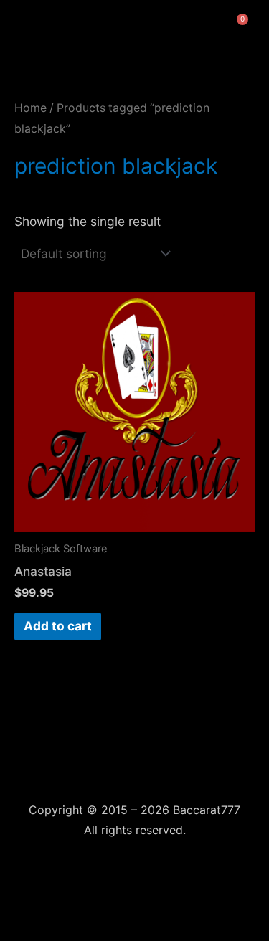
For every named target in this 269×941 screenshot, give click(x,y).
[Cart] (239, 24)
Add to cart (58, 625)
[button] (18, 24)
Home (30, 108)
